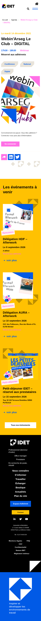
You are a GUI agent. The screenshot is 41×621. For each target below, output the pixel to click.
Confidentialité (20, 547)
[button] (28, 8)
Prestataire (20, 459)
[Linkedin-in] (14, 519)
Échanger (20, 483)
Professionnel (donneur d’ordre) (18, 451)
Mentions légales (15, 541)
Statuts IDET (20, 550)
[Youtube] (26, 519)
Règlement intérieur (21, 553)
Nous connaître (20, 470)
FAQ (28, 541)
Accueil (5, 20)
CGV (20, 544)
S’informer (20, 475)
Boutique (20, 487)
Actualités (20, 492)
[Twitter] (20, 519)
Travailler (20, 479)
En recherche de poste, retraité (18, 464)
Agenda (14, 20)
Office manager (20, 456)
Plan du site (20, 496)
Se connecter (10, 144)
